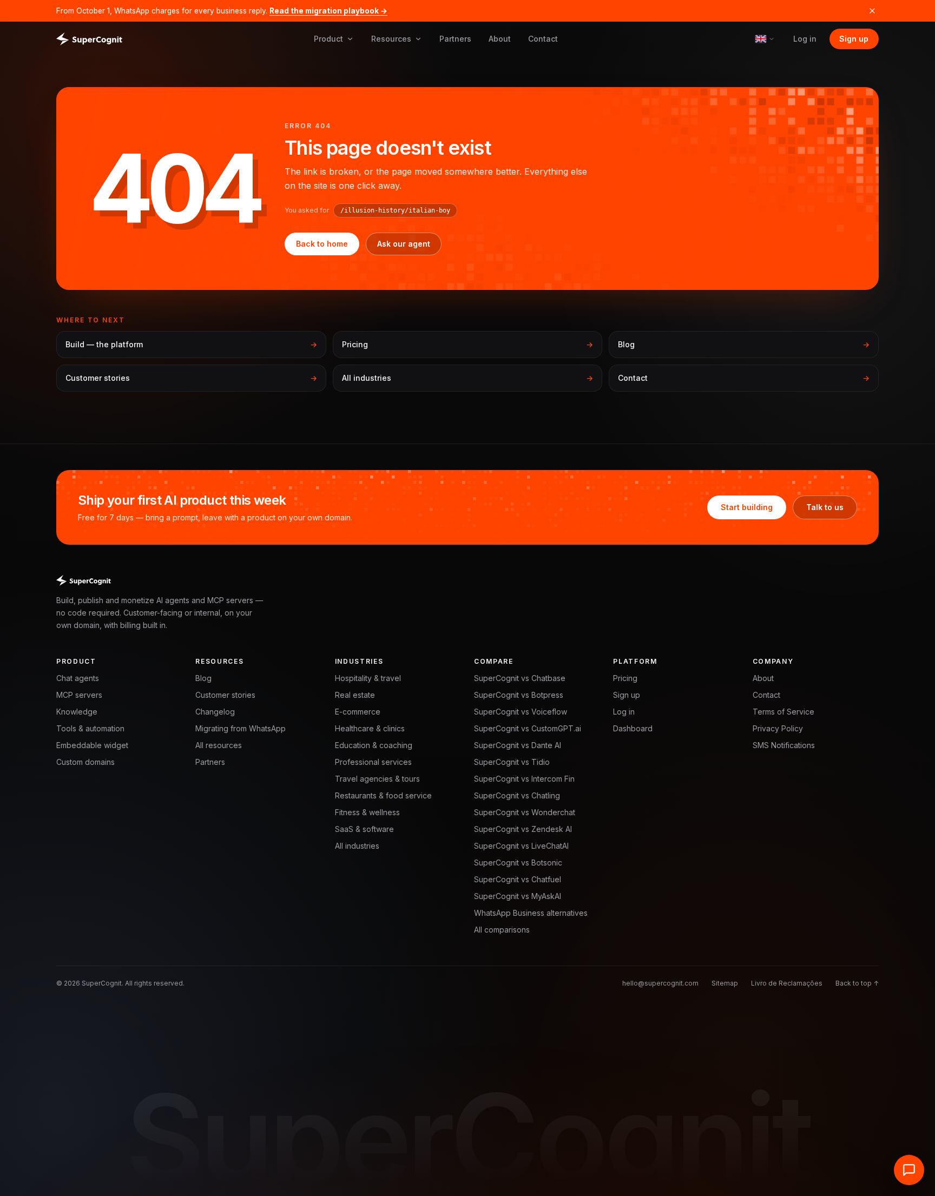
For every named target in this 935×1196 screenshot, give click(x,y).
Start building (747, 507)
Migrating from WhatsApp (240, 728)
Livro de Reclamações (786, 983)
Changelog (215, 711)
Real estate (355, 694)
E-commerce (357, 711)
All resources (218, 745)
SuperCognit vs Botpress (518, 694)
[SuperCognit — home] (89, 38)
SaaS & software (364, 829)
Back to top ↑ (857, 983)
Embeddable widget (92, 745)
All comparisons (502, 929)
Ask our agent (403, 243)
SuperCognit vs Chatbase (519, 678)
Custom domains (85, 762)
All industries (357, 845)
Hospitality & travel (368, 678)
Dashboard (633, 728)
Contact (543, 38)
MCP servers (79, 694)
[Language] (765, 39)
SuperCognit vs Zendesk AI (523, 829)
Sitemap (725, 983)
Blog (203, 678)
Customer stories (225, 694)
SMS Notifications (784, 745)
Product (328, 38)
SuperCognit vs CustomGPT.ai (527, 728)
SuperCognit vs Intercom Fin (524, 778)
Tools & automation (90, 728)
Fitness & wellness (367, 812)
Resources (391, 38)
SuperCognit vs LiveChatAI (521, 845)
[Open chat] (909, 1170)
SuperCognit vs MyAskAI (517, 896)
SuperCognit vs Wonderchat (524, 812)
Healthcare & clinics (370, 728)
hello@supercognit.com (660, 983)
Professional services (373, 762)
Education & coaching (373, 745)
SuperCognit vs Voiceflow (520, 711)
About (500, 38)
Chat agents (77, 678)
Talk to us (825, 507)
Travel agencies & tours (377, 778)
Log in (805, 38)
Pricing (625, 678)
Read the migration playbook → (328, 10)
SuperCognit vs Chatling (517, 795)
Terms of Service (783, 711)
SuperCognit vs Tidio (512, 762)
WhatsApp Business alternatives (531, 912)
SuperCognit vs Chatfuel (517, 879)
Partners (455, 38)
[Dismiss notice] (872, 10)
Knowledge (76, 711)
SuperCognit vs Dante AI (517, 745)
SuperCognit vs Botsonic (518, 862)
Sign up (853, 38)
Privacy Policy (778, 728)
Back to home (322, 243)
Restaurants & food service (383, 795)
